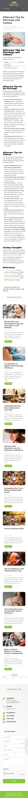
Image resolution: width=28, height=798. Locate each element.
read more (8, 341)
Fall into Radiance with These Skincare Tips (14, 570)
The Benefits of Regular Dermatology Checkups (13, 366)
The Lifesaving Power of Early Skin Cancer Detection (13, 611)
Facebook (10, 713)
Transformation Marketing (14, 796)
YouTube (10, 716)
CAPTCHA (6, 769)
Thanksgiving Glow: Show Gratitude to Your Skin (12, 408)
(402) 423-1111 (10, 709)
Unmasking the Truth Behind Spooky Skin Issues (13, 490)
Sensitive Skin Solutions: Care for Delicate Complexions (13, 448)
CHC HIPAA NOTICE (9, 731)
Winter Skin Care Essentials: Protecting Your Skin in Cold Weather (13, 325)
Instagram (11, 722)
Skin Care (10, 29)
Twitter (10, 719)
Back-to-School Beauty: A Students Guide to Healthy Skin (13, 651)
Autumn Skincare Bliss (14, 529)
